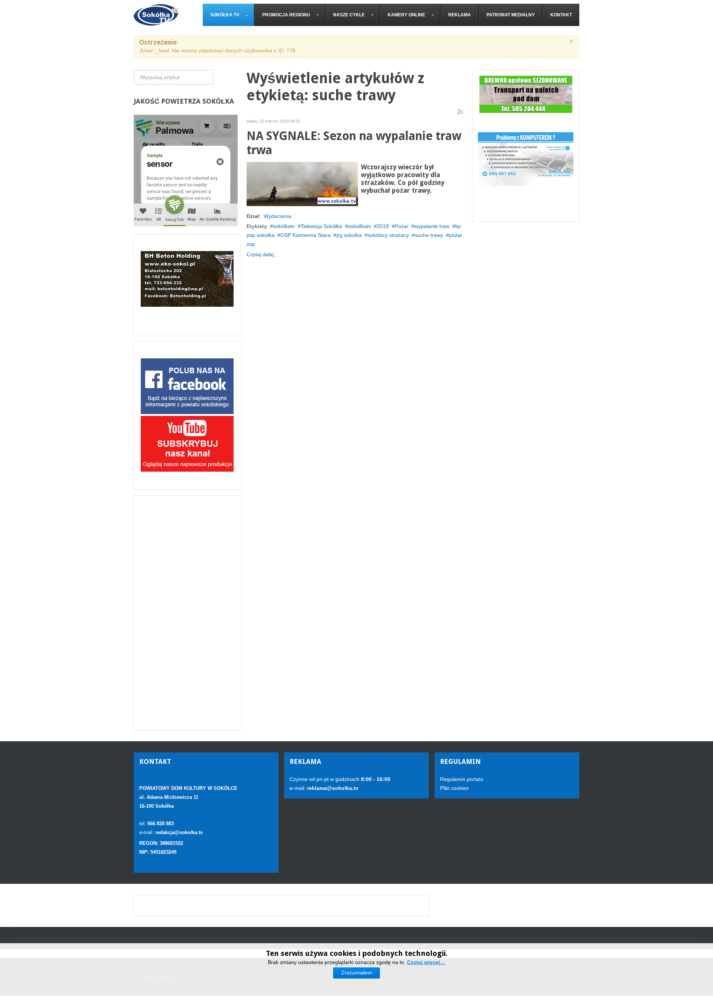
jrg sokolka (349, 235)
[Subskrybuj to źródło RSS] (460, 112)
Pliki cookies (454, 788)
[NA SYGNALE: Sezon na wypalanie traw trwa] (302, 183)
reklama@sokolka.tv (332, 788)
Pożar (401, 226)
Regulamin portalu (461, 779)
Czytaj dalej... (262, 254)
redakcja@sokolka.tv (179, 832)
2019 (383, 226)
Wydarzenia (278, 216)
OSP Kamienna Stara (305, 235)
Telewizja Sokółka (321, 226)
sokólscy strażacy (388, 235)
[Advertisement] (187, 612)
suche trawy (429, 235)
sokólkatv (284, 226)
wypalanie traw (431, 226)
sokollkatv (359, 226)
